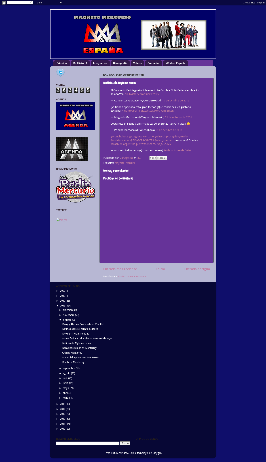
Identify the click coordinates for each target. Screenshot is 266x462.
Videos (137, 63)
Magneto (119, 162)
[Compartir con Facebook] (161, 158)
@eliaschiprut (163, 136)
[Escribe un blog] (155, 158)
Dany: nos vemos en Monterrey (79, 347)
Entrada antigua (197, 269)
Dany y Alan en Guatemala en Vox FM (83, 324)
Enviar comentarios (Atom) (132, 276)
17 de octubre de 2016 (175, 100)
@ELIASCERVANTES (142, 140)
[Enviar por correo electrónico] (151, 158)
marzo (67, 397)
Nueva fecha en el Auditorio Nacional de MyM (87, 338)
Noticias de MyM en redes (76, 343)
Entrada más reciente (120, 269)
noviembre (69, 315)
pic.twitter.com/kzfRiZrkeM (157, 110)
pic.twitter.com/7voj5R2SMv (153, 144)
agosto (67, 373)
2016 (63, 305)
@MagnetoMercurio (141, 136)
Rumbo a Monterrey (73, 362)
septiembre (69, 368)
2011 (63, 423)
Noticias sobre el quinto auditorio (80, 328)
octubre (67, 319)
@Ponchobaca (119, 136)
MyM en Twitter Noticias (75, 333)
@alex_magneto (164, 140)
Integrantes (100, 63)
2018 (63, 295)
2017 (63, 300)
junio (66, 383)
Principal (62, 63)
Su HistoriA (80, 63)
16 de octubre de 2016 (168, 130)
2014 (63, 409)
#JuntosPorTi (131, 110)
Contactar (153, 63)
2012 (63, 418)
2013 (63, 413)
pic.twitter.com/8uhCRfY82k (142, 94)
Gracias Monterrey (72, 352)
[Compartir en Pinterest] (165, 158)
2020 (63, 290)
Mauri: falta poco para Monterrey (80, 357)
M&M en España (175, 63)
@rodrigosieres (120, 140)
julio (65, 378)
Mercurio (131, 162)
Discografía (120, 63)
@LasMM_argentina (123, 144)
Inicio (160, 269)
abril (65, 392)
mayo (66, 388)
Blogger (157, 453)
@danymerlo (180, 136)
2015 (63, 404)
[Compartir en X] (158, 158)
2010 (63, 428)
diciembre (68, 309)
